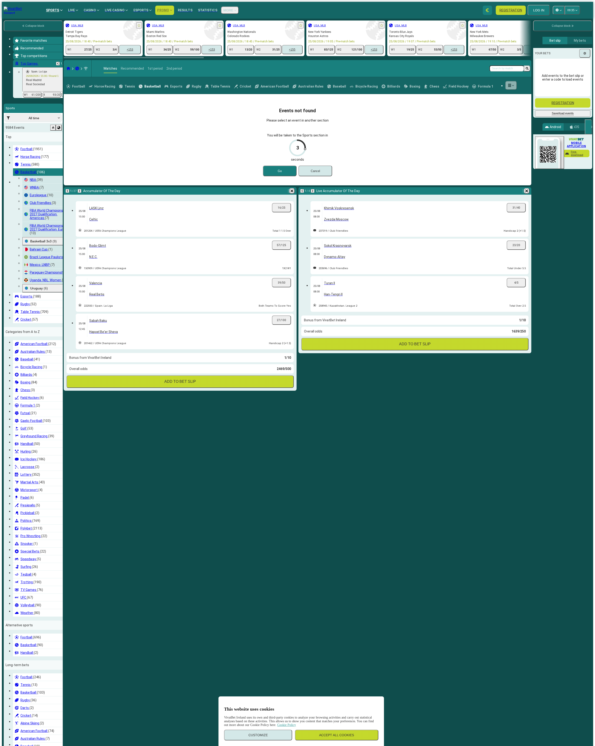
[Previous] (58, 63)
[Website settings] (558, 10)
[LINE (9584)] (68, 68)
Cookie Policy (286, 725)
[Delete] (292, 191)
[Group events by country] (59, 128)
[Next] (79, 191)
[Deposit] (487, 10)
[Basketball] (77, 68)
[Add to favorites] (139, 25)
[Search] (527, 68)
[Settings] (584, 53)
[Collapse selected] (53, 128)
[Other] (511, 85)
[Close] (588, 126)
